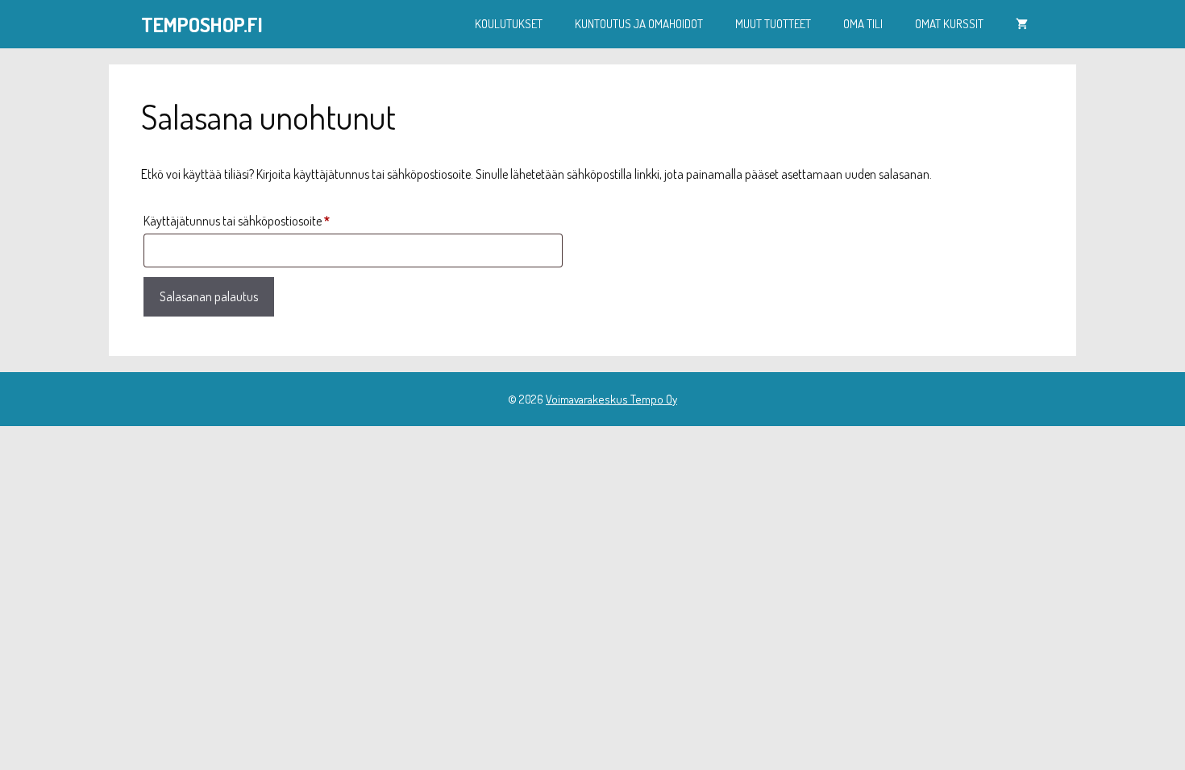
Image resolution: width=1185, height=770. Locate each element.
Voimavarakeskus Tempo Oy (611, 399)
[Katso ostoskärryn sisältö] (1022, 24)
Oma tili (863, 23)
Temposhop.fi (202, 24)
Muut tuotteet (773, 23)
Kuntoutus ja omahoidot (639, 23)
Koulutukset (509, 23)
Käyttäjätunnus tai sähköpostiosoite (261, 220)
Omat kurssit (949, 23)
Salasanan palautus (209, 296)
